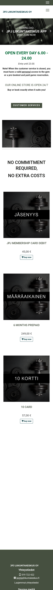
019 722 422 (27, 574)
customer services (26, 105)
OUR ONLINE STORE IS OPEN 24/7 (26, 85)
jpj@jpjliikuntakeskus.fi (27, 578)
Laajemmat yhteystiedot (26, 582)
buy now (27, 257)
